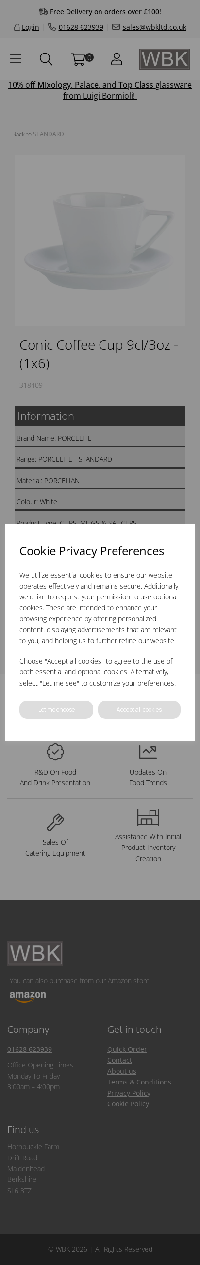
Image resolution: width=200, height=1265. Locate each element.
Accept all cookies (139, 709)
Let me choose (56, 709)
